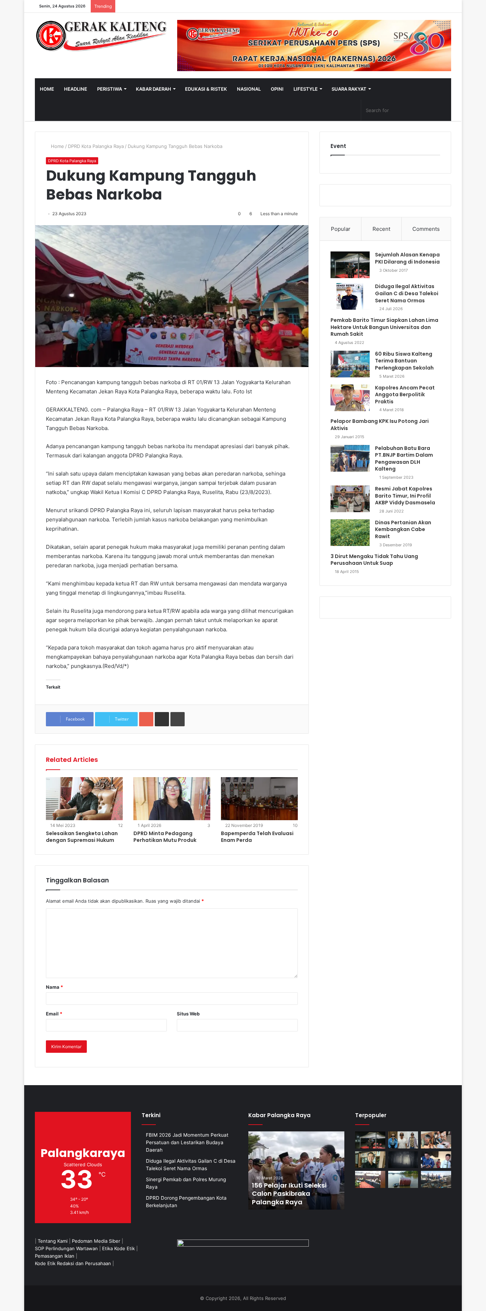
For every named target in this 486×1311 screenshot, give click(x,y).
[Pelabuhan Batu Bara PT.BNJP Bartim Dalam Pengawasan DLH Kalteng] (350, 458)
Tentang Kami (53, 1241)
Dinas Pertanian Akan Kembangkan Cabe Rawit (403, 529)
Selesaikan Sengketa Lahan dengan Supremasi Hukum (82, 837)
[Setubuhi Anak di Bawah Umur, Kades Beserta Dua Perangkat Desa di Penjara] (403, 1139)
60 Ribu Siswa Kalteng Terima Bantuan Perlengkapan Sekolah (404, 360)
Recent (381, 228)
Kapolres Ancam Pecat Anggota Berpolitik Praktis (405, 394)
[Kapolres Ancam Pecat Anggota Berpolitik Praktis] (350, 397)
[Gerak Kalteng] (101, 35)
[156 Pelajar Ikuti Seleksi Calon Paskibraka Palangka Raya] (296, 1170)
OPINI (277, 89)
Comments (426, 228)
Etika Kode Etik (118, 1248)
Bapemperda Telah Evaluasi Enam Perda (257, 837)
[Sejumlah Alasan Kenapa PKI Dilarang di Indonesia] (350, 264)
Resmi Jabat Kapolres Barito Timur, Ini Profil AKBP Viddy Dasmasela (405, 495)
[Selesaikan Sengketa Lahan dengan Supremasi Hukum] (84, 799)
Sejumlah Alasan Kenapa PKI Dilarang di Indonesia (407, 258)
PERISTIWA (109, 89)
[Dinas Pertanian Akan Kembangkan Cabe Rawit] (350, 532)
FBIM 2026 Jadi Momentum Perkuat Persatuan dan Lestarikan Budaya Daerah (187, 1142)
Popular (340, 228)
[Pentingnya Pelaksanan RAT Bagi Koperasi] (436, 1159)
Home (56, 146)
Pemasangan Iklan (54, 1256)
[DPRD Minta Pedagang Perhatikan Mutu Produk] (171, 799)
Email (54, 1014)
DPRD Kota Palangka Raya (96, 146)
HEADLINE (75, 89)
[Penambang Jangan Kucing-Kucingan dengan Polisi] (436, 1179)
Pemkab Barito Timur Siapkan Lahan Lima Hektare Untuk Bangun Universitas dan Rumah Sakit (384, 327)
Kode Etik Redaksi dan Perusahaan (73, 1263)
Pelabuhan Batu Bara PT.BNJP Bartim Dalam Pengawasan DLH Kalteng (404, 459)
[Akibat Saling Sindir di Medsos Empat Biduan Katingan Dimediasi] (436, 1139)
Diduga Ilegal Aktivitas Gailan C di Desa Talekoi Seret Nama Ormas (406, 293)
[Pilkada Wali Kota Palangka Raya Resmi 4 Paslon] (370, 1179)
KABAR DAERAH (153, 89)
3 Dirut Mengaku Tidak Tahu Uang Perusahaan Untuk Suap (374, 560)
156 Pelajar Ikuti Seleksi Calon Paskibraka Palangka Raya (289, 1193)
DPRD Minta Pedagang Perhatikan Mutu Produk (164, 837)
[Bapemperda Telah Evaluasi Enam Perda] (259, 799)
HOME (47, 89)
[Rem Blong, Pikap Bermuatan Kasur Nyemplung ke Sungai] (403, 1179)
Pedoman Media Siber (96, 1241)
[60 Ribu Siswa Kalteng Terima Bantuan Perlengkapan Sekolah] (350, 364)
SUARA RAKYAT (349, 89)
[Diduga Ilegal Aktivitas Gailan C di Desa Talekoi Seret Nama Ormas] (350, 296)
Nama (54, 987)
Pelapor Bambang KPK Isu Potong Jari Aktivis (380, 425)
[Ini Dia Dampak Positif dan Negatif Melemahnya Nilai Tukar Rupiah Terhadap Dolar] (370, 1159)
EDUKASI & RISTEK (206, 89)
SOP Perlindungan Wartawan (66, 1248)
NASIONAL (249, 89)
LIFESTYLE (306, 89)
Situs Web (188, 1014)
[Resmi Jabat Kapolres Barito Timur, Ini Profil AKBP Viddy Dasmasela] (350, 498)
